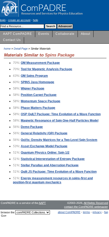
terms (86, 212)
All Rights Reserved (96, 202)
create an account (19, 20)
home (7, 48)
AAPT (42, 202)
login (3, 20)
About (85, 34)
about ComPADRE (69, 212)
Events (43, 34)
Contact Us (12, 40)
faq (106, 212)
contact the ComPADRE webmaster (86, 206)
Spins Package (59, 54)
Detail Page (21, 48)
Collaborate (65, 34)
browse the (7, 212)
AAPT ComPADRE (17, 34)
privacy (97, 212)
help (35, 20)
